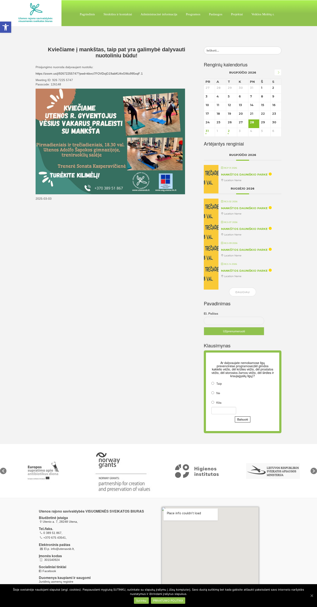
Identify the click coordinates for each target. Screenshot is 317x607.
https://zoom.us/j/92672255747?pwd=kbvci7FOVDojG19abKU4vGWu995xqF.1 (89, 73)
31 (207, 131)
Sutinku (141, 600)
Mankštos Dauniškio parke (244, 174)
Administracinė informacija (159, 14)
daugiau (242, 292)
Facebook (49, 571)
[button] (3, 471)
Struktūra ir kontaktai (118, 14)
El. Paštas (211, 313)
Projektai (237, 14)
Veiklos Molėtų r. (262, 14)
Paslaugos (215, 14)
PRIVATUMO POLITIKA (168, 600)
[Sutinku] (311, 595)
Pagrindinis (87, 14)
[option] (45, 471)
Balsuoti (242, 419)
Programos (193, 14)
